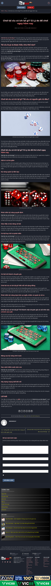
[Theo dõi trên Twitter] (8, 562)
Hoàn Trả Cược (5, 504)
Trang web (5, 468)
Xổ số (36, 558)
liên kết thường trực (35, 416)
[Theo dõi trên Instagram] (5, 562)
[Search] (49, 3)
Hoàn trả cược (29, 572)
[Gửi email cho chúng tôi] (10, 562)
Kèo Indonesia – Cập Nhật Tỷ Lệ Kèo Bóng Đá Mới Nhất (20, 523)
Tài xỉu (36, 561)
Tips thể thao (46, 558)
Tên (4, 456)
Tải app (27, 567)
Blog (6, 11)
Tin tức (36, 565)
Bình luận (5, 444)
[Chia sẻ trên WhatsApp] (19, 411)
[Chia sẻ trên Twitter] (24, 411)
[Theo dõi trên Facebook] (3, 562)
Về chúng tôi (29, 558)
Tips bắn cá (45, 566)
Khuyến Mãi (5, 496)
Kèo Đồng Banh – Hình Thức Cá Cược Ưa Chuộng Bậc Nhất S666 (23, 536)
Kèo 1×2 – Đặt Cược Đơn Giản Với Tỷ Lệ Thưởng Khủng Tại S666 (22, 532)
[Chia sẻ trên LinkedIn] (32, 411)
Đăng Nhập (5, 507)
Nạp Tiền (4, 493)
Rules (31, 561)
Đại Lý (3, 501)
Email (4, 462)
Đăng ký (28, 562)
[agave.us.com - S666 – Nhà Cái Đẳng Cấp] (25, 3)
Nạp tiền (28, 565)
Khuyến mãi (28, 571)
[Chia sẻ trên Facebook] (22, 411)
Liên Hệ (4, 499)
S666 (2, 11)
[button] (2, 3)
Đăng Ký (4, 509)
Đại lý (27, 574)
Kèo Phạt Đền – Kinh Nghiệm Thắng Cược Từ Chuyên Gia (21, 518)
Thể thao (37, 562)
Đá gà (36, 563)
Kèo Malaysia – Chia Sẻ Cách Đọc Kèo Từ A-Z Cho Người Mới (21, 527)
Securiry (28, 561)
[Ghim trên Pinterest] (29, 411)
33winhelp (33, 28)
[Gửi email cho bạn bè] (27, 411)
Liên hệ (27, 570)
